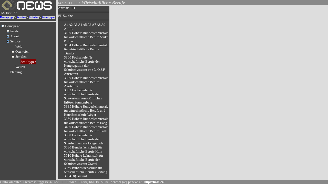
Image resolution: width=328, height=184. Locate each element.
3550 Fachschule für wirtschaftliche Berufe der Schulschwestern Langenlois (84, 139)
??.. (16, 13)
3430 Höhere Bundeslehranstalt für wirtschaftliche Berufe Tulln (86, 129)
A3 (76, 25)
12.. (2, 13)
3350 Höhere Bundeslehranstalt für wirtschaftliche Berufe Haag (86, 121)
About (14, 36)
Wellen (20, 67)
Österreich (22, 51)
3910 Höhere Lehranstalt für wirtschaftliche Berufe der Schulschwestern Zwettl (83, 160)
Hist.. (9, 13)
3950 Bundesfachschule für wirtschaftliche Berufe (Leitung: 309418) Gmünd (86, 172)
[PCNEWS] (26, 9)
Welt (18, 46)
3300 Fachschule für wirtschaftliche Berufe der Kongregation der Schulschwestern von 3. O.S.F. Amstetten (84, 65)
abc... (71, 16)
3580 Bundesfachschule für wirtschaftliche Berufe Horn (83, 149)
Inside (14, 31)
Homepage (6, 17)
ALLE (68, 29)
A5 (85, 25)
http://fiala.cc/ (154, 182)
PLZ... (62, 16)
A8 (99, 25)
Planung (16, 72)
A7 (94, 25)
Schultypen (48, 17)
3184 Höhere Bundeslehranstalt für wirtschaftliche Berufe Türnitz (86, 49)
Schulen (33, 17)
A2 (71, 25)
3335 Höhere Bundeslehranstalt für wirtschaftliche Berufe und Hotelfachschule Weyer (86, 111)
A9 (103, 25)
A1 (66, 25)
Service (21, 17)
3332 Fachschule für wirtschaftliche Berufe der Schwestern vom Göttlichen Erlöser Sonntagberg (83, 96)
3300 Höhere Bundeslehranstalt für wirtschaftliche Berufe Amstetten (86, 82)
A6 (89, 25)
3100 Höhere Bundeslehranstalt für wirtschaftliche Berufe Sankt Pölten (86, 37)
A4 (80, 25)
